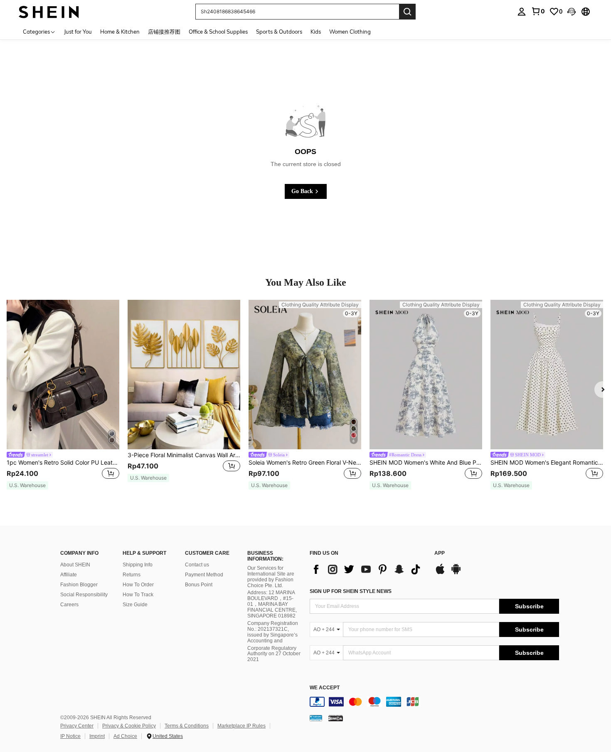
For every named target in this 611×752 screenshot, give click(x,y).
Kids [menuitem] (315, 31)
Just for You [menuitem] (78, 31)
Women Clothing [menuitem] (350, 31)
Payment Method (204, 575)
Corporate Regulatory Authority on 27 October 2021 (274, 654)
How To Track (138, 595)
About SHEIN (75, 565)
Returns (131, 575)
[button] (572, 12)
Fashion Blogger (79, 585)
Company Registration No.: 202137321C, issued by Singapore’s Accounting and (272, 632)
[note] (27, 485)
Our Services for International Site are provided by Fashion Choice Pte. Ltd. (270, 576)
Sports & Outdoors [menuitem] (279, 31)
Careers (69, 604)
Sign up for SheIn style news (351, 591)
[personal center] (522, 12)
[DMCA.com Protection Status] (335, 718)
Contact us (197, 565)
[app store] (440, 573)
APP (439, 553)
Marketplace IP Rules (241, 726)
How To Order (138, 585)
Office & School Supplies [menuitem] (218, 31)
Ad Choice (125, 736)
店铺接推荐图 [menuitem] (164, 31)
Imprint (97, 736)
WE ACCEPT (325, 688)
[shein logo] (49, 11)
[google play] (456, 573)
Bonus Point (198, 585)
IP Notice (70, 736)
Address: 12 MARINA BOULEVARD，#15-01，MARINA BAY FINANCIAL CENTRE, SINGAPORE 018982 (272, 604)
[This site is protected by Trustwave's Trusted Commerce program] (316, 718)
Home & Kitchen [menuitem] (120, 31)
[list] (368, 569)
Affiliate (68, 575)
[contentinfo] (434, 702)
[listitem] (63, 395)
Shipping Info (138, 565)
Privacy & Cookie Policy (129, 726)
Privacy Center (77, 726)
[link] (538, 11)
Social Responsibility (84, 595)
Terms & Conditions (187, 726)
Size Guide (135, 604)
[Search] (407, 12)
